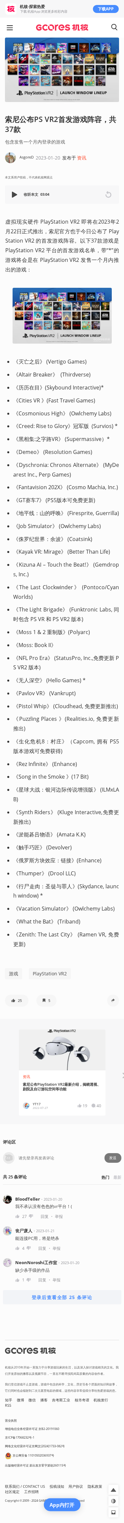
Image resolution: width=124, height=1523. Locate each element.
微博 (20, 1400)
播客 (44, 1400)
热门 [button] (105, 1177)
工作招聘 (31, 1491)
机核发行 (101, 1400)
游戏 (13, 973)
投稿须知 (57, 1486)
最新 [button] (117, 1177)
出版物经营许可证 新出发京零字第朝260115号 (35, 1465)
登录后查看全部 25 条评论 (62, 1297)
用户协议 (75, 1486)
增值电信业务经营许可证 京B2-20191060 (32, 1429)
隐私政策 (95, 1486)
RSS (8, 1405)
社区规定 (12, 1491)
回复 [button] (45, 1216)
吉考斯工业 (61, 1400)
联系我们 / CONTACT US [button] (25, 1486)
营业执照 (11, 1420)
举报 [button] (59, 1216)
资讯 (81, 158)
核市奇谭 (82, 1400)
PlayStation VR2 (50, 973)
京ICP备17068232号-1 (19, 1437)
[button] (15, 194)
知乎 (8, 1400)
